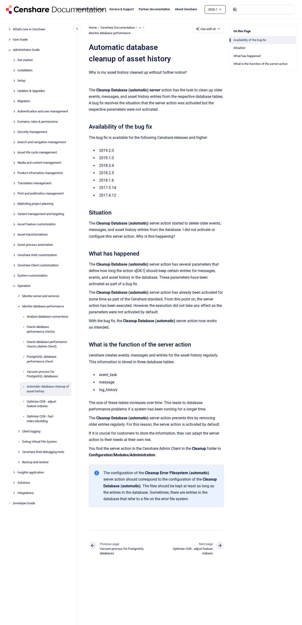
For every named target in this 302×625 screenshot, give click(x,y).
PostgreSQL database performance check (41, 359)
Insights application (30, 472)
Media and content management (39, 163)
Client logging (31, 431)
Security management (32, 132)
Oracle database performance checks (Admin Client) (47, 344)
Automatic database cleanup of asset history (48, 389)
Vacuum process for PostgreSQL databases (42, 374)
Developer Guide (24, 503)
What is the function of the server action (260, 64)
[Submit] (235, 9)
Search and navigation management (41, 142)
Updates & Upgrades (31, 91)
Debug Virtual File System (39, 441)
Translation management (34, 183)
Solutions (23, 482)
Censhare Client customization (37, 265)
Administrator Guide (26, 50)
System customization (32, 276)
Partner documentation (154, 9)
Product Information (90, 9)
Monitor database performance (43, 306)
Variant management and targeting (40, 214)
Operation (24, 286)
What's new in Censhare (29, 29)
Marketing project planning (35, 204)
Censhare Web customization (37, 255)
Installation (24, 70)
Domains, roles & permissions (37, 122)
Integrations (25, 493)
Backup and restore (35, 462)
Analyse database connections (47, 317)
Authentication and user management (42, 111)
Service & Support (121, 9)
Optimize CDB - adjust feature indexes (41, 404)
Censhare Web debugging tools (43, 452)
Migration (23, 101)
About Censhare (186, 9)
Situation (239, 48)
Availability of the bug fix (249, 40)
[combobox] (263, 9)
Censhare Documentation (118, 27)
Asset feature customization (36, 224)
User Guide (20, 40)
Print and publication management (40, 193)
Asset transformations (32, 234)
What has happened (246, 56)
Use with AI (208, 29)
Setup (21, 81)
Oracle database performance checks (41, 329)
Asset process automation (35, 245)
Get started (24, 60)
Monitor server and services (40, 296)
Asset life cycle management (37, 152)
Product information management (40, 173)
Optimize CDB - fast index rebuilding (40, 419)
